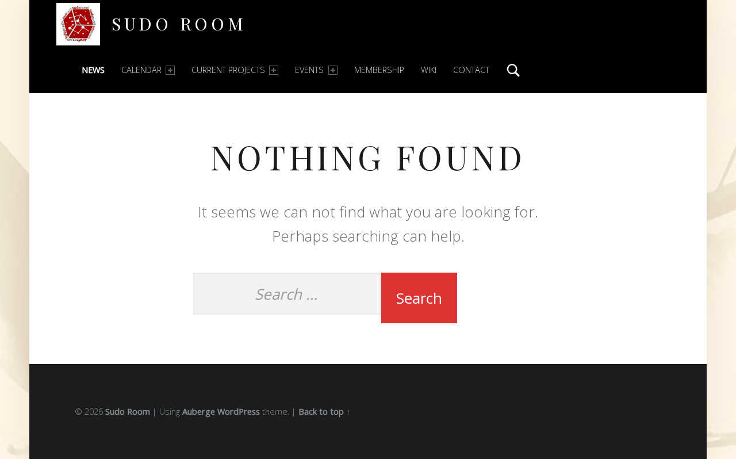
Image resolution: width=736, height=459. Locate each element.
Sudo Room (179, 23)
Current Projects (228, 69)
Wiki (428, 69)
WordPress (238, 411)
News (93, 69)
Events (309, 69)
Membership (379, 69)
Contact (471, 69)
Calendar (141, 69)
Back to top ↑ (324, 411)
